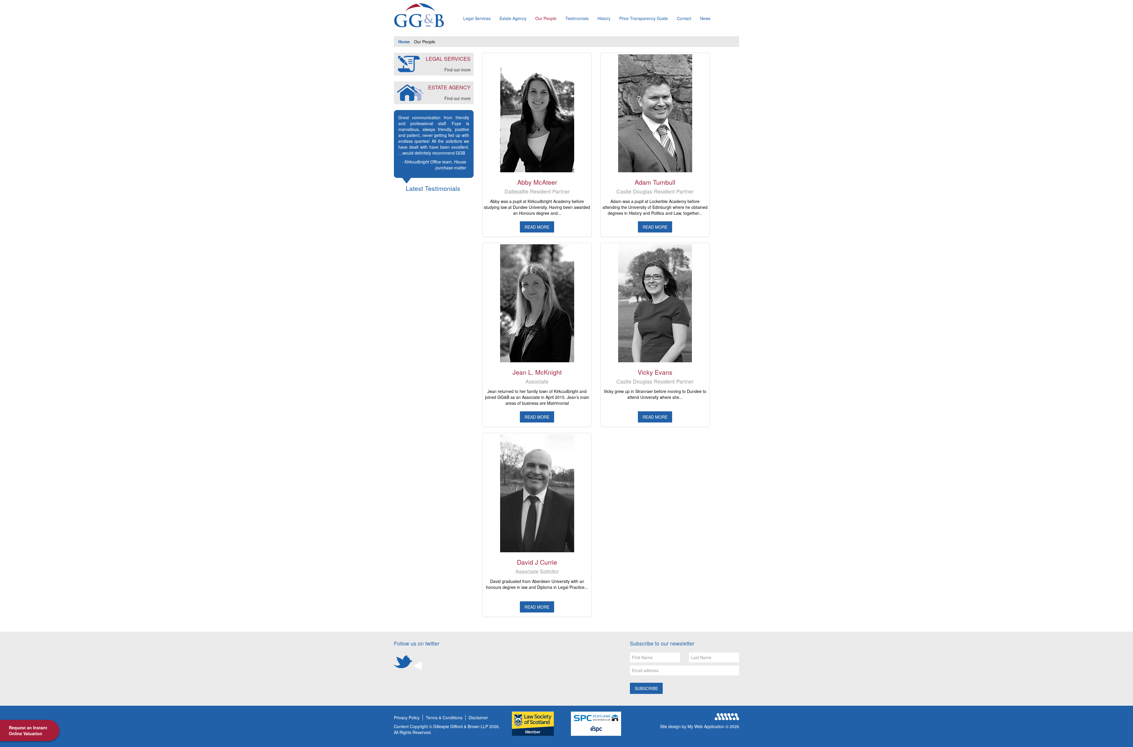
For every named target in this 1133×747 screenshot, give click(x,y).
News (705, 18)
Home (404, 42)
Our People (545, 18)
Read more (537, 227)
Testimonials (577, 18)
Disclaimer (478, 717)
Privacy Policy (407, 717)
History (603, 18)
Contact (684, 18)
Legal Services (477, 18)
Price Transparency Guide (643, 18)
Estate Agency (513, 18)
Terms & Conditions (444, 717)
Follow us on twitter (416, 643)
